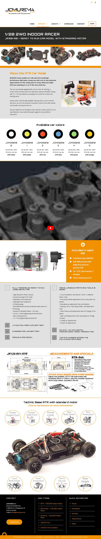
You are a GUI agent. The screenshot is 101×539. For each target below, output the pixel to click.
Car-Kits (54, 24)
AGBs (74, 524)
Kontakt (81, 24)
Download (68, 24)
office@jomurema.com (18, 512)
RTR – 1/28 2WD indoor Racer (51, 503)
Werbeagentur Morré (80, 537)
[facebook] (91, 2)
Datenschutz (76, 519)
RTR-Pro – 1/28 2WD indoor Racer (51, 517)
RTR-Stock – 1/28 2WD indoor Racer (52, 510)
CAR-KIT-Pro (45, 523)
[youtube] (95, 2)
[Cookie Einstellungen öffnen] (4, 536)
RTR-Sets (41, 24)
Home (32, 24)
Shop (92, 24)
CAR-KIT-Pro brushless (49, 528)
